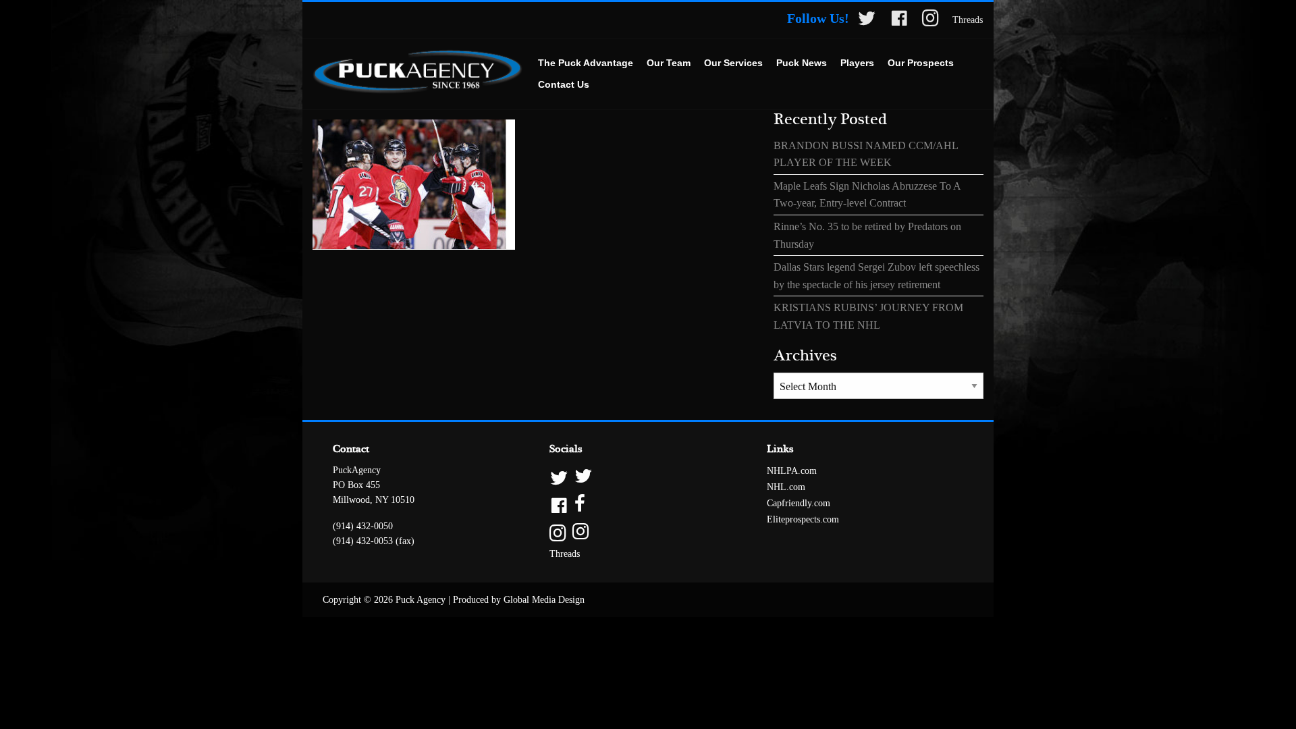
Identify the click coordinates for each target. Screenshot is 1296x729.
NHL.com (786, 487)
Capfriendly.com (798, 503)
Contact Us (563, 84)
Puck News (801, 62)
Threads (967, 20)
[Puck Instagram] (930, 20)
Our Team (669, 62)
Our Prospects (921, 62)
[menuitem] (586, 63)
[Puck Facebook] (899, 20)
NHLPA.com (792, 471)
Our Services (733, 62)
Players (857, 62)
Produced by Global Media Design (519, 600)
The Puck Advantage (585, 62)
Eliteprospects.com (803, 519)
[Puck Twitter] (867, 20)
